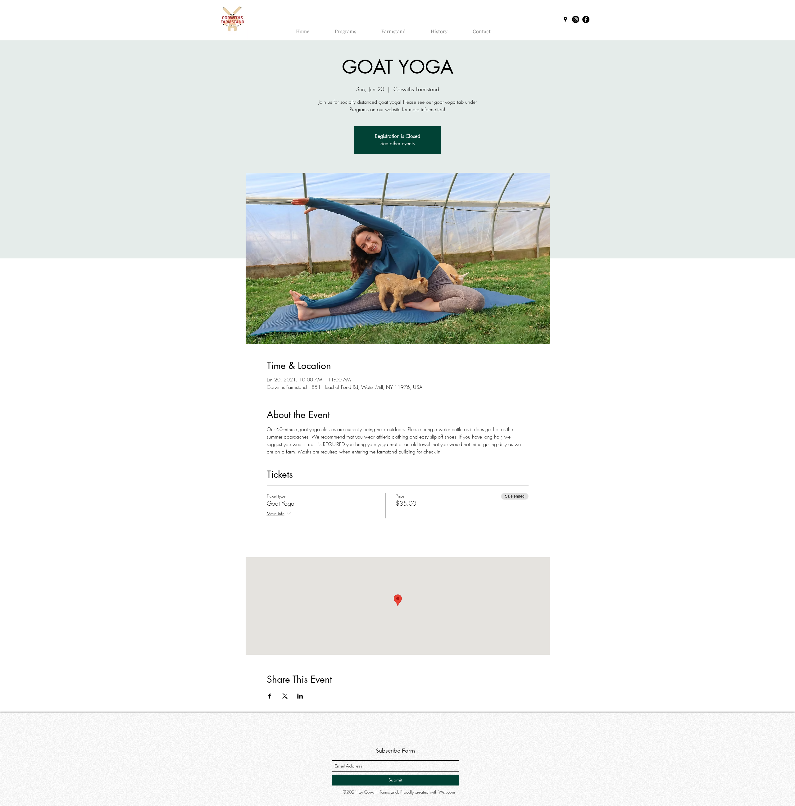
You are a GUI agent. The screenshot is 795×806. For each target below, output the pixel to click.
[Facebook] (585, 19)
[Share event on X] (285, 696)
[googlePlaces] (565, 19)
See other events (397, 143)
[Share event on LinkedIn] (300, 696)
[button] (345, 28)
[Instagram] (575, 19)
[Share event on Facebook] (270, 696)
